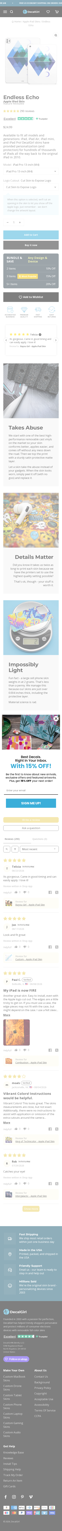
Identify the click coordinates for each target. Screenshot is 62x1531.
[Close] (56, 719)
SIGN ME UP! (31, 803)
